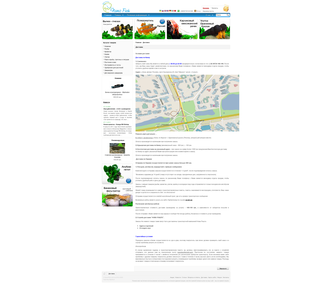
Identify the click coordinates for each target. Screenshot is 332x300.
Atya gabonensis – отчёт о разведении (116, 109)
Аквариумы (109, 70)
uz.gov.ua (188, 200)
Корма (107, 54)
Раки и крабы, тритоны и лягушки (117, 59)
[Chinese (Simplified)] (175, 11)
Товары (118, 15)
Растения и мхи (110, 62)
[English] (165, 11)
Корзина (206, 8)
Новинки (108, 46)
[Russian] (163, 11)
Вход (198, 11)
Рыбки (107, 49)
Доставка (146, 42)
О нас (208, 15)
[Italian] (173, 11)
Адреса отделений (146, 226)
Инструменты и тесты (113, 65)
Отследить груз (145, 228)
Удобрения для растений (114, 67)
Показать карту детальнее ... (146, 134)
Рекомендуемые (118, 140)
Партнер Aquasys (109, 279)
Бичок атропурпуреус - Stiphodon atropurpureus (117, 93)
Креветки (108, 51)
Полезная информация (137, 15)
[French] (168, 11)
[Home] (105, 273)
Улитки (107, 57)
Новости (106, 102)
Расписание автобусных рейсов (147, 204)
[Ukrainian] (160, 11)
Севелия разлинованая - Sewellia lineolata (117, 156)
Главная (107, 15)
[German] (170, 11)
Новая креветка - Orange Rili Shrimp (116, 124)
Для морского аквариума (114, 73)
